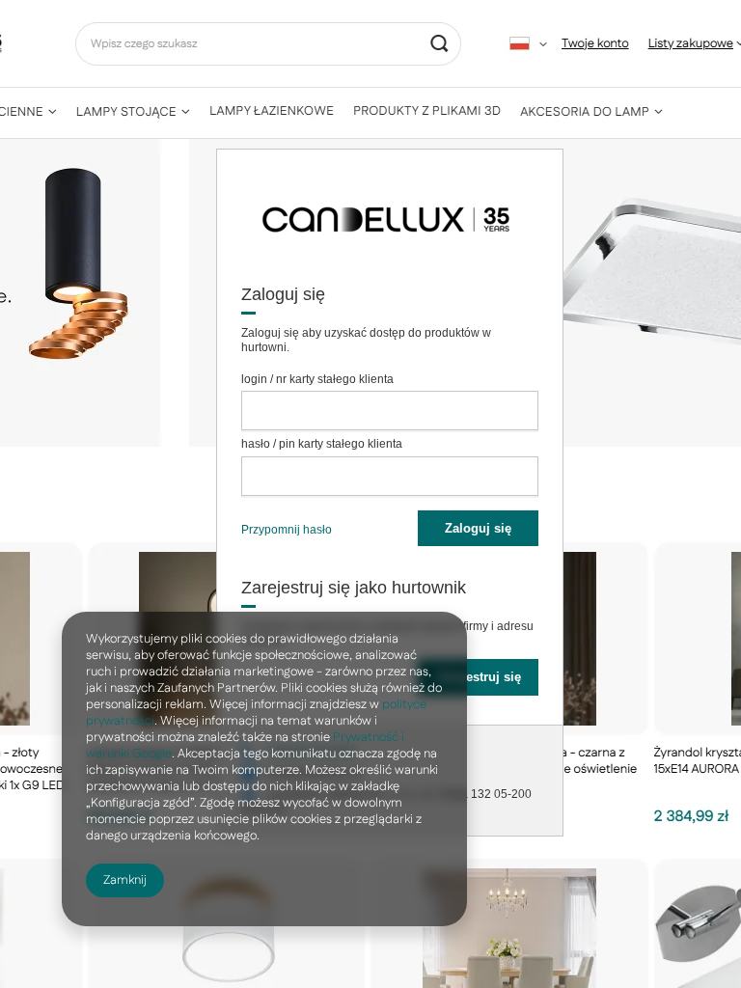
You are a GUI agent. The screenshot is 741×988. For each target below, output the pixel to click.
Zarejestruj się (478, 677)
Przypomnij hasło (286, 529)
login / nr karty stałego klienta (317, 379)
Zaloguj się (478, 528)
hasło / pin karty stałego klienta (321, 444)
